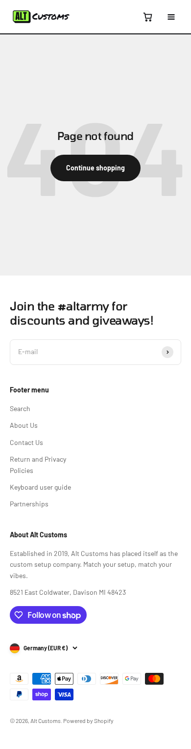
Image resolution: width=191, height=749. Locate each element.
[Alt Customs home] (41, 16)
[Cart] (147, 16)
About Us (24, 425)
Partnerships (29, 503)
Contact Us (26, 442)
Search (20, 408)
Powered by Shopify (88, 720)
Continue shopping (95, 168)
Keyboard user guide (40, 487)
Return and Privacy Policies (38, 464)
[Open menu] (171, 16)
